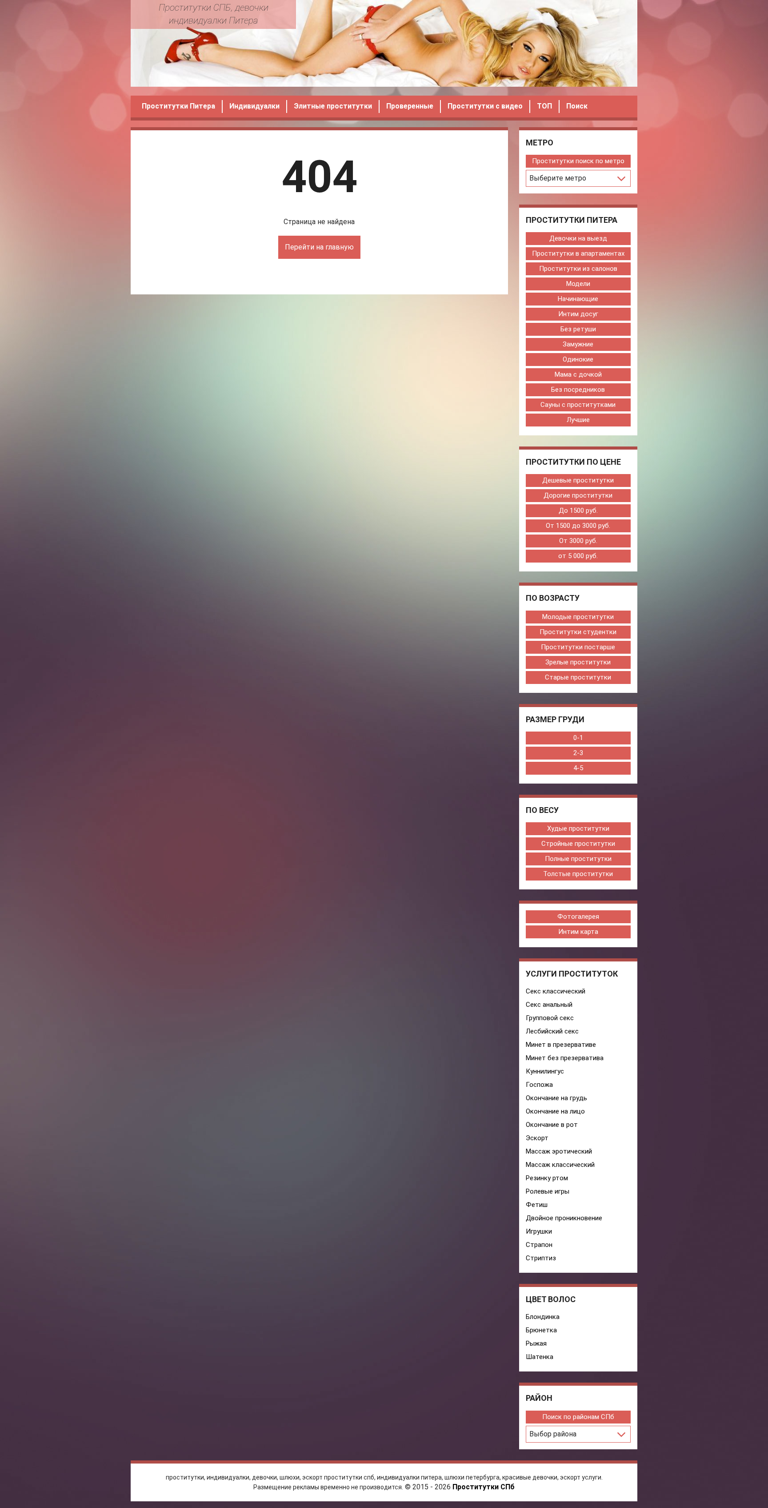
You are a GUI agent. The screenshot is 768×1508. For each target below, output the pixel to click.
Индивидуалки (254, 106)
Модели (578, 284)
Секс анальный (549, 1005)
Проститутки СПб (483, 1487)
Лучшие (578, 420)
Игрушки (539, 1231)
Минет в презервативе (561, 1045)
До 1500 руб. (578, 511)
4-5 (578, 768)
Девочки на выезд (578, 238)
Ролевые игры (547, 1191)
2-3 (578, 753)
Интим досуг (578, 314)
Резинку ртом (547, 1178)
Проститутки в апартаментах (578, 253)
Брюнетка (541, 1330)
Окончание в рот (552, 1125)
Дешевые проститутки (578, 480)
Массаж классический (560, 1165)
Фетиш (537, 1205)
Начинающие (578, 299)
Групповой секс (550, 1018)
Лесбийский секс (552, 1031)
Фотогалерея (578, 917)
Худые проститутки (578, 828)
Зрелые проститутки (578, 662)
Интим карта (578, 932)
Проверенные (409, 106)
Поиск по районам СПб (578, 1417)
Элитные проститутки (333, 106)
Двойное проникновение (564, 1218)
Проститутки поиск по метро (578, 161)
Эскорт (537, 1138)
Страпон (539, 1245)
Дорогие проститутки (578, 495)
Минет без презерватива (565, 1058)
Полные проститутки (578, 859)
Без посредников (578, 390)
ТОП (544, 106)
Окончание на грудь (556, 1098)
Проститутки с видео (485, 106)
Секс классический (555, 991)
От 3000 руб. (578, 541)
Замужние (578, 344)
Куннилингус (545, 1071)
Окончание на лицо (555, 1111)
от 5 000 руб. (578, 556)
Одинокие (578, 359)
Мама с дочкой (578, 374)
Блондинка (543, 1317)
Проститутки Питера (178, 106)
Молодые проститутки (578, 617)
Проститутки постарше (578, 647)
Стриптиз (541, 1258)
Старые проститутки (578, 677)
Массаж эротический (559, 1151)
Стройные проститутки (578, 844)
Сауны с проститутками (578, 405)
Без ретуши (578, 329)
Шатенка (539, 1357)
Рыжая (536, 1343)
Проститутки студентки (578, 632)
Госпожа (539, 1085)
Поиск (577, 106)
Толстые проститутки (578, 874)
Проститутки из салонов (578, 269)
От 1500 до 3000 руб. (578, 526)
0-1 (578, 738)
